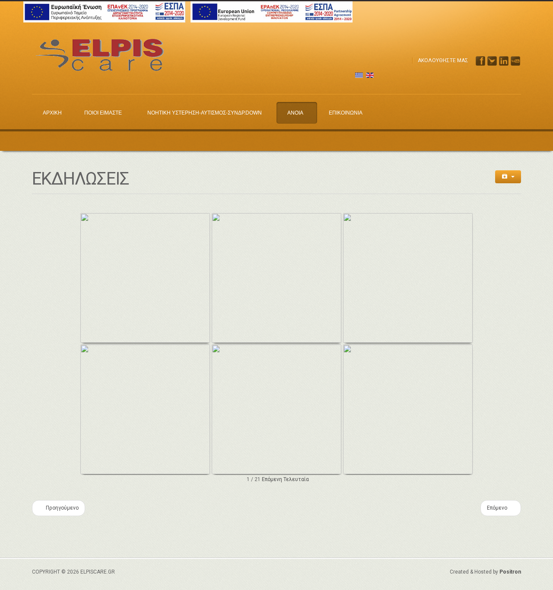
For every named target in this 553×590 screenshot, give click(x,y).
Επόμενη (272, 479)
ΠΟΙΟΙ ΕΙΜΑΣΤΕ (103, 113)
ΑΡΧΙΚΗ (52, 113)
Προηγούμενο (61, 508)
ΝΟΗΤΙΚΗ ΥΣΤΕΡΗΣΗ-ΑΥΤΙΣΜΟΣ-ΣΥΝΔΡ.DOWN (204, 113)
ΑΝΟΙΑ (295, 113)
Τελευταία (296, 479)
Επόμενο (498, 508)
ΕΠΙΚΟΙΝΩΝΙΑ (345, 113)
